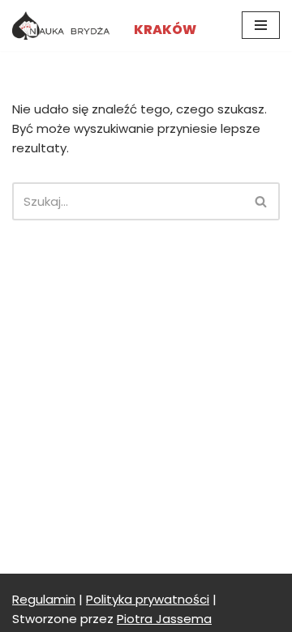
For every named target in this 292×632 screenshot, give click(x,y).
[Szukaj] (261, 201)
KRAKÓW (165, 29)
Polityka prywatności (147, 599)
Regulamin (43, 599)
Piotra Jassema (164, 618)
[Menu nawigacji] (261, 25)
